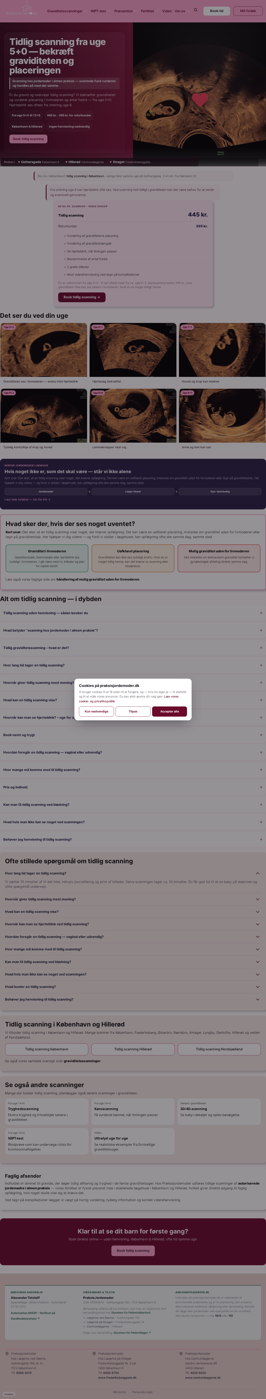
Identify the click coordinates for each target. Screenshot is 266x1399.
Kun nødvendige (96, 711)
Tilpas (133, 711)
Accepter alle (169, 711)
